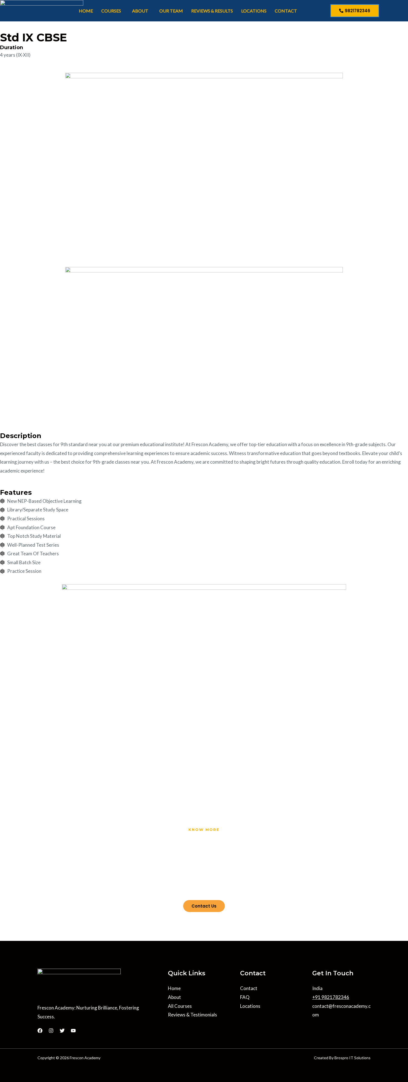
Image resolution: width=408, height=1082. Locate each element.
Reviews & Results (212, 10)
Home (86, 10)
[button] (112, 10)
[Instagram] (51, 1030)
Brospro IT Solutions (352, 1057)
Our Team (171, 10)
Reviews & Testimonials (192, 1015)
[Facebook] (39, 1030)
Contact (286, 10)
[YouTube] (73, 1030)
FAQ (245, 997)
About (140, 10)
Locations (253, 10)
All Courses (180, 1006)
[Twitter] (62, 1030)
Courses (111, 10)
